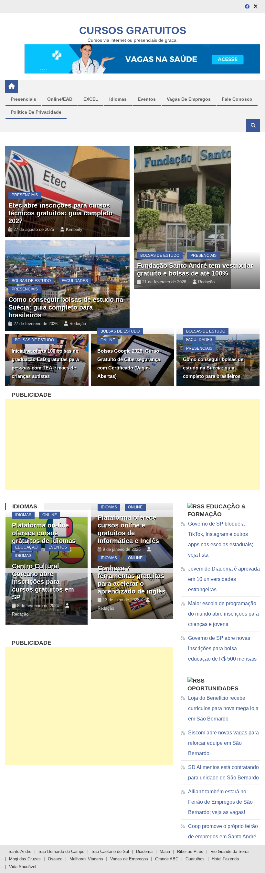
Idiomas (24, 506)
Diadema (144, 851)
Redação (74, 131)
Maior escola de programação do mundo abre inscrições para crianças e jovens (223, 614)
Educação (26, 547)
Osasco (55, 858)
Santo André (19, 851)
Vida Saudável (22, 866)
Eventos (57, 547)
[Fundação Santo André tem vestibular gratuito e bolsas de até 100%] (197, 217)
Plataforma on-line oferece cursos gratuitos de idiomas (44, 533)
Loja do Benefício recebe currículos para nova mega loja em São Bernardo (223, 708)
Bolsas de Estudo (31, 280)
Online (22, 101)
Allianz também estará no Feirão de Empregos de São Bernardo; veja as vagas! (220, 802)
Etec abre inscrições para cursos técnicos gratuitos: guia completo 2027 (60, 213)
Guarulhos (195, 858)
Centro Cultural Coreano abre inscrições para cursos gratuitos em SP (43, 581)
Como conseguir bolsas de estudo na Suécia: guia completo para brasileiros (65, 307)
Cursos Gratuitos (132, 30)
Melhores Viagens (86, 858)
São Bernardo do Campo (61, 851)
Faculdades (75, 280)
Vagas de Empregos (129, 858)
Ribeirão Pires (190, 851)
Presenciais (25, 195)
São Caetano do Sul (110, 851)
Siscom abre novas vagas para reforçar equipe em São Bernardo (223, 743)
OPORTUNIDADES (212, 688)
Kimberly (74, 229)
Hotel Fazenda (225, 858)
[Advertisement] (132, 444)
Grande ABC (166, 858)
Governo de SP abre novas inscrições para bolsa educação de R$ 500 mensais (222, 648)
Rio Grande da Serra (229, 851)
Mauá (165, 851)
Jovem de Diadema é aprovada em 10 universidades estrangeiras (224, 579)
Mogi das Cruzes (25, 858)
